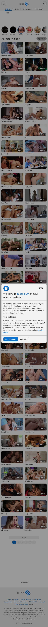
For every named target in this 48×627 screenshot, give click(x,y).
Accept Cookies (10, 339)
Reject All (23, 339)
